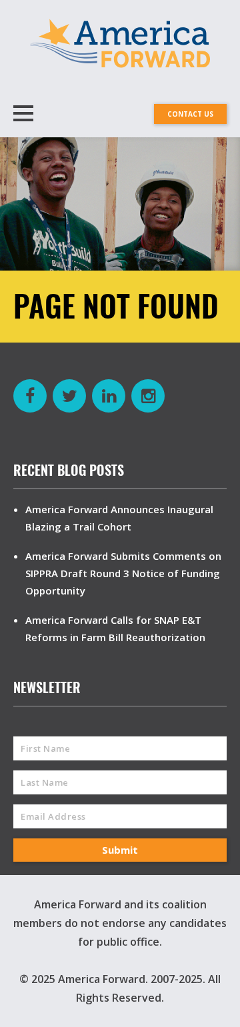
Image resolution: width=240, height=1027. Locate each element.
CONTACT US (190, 114)
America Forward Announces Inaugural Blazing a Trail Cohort (119, 518)
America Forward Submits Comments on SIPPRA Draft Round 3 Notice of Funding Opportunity (123, 573)
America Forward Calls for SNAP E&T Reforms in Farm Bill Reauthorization (115, 628)
